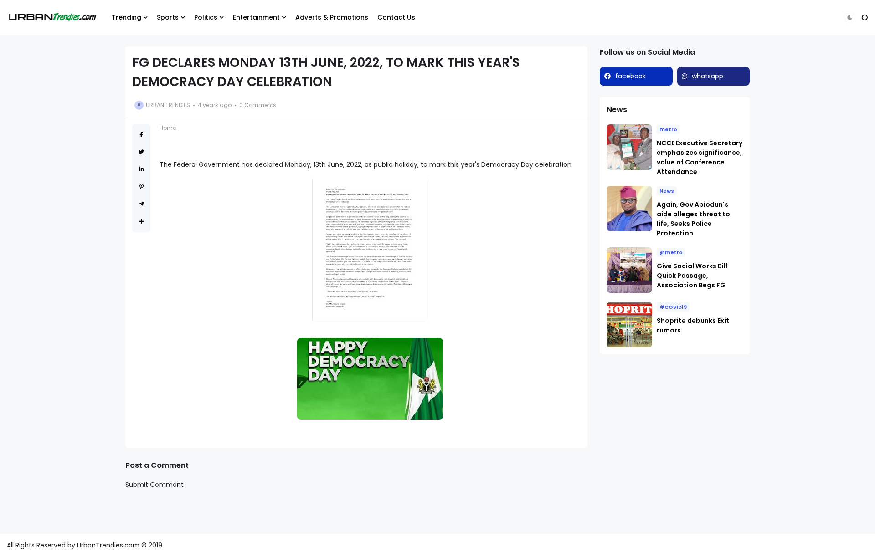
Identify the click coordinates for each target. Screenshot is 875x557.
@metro (671, 252)
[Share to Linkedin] (141, 169)
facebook (630, 76)
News (666, 190)
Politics (205, 17)
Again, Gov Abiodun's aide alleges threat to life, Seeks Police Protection (693, 219)
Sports (168, 17)
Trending (126, 17)
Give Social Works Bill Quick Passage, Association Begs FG (692, 275)
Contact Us (396, 17)
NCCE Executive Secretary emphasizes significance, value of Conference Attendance (699, 157)
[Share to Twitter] (141, 152)
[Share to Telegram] (141, 204)
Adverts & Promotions (331, 17)
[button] (849, 17)
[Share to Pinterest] (141, 186)
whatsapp (707, 76)
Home (168, 128)
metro (668, 129)
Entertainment (256, 17)
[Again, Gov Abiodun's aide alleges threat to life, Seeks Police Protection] (629, 208)
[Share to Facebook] (141, 134)
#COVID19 (673, 307)
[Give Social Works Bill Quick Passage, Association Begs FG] (629, 270)
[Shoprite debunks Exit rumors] (629, 324)
